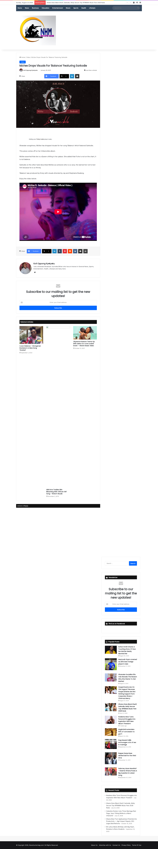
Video (28, 57)
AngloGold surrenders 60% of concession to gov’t (126, 731)
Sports (75, 8)
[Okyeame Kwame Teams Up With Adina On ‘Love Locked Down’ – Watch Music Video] (85, 332)
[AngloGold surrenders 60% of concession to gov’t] (111, 732)
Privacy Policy (126, 845)
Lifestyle (92, 8)
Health (83, 8)
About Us (94, 845)
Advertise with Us (105, 845)
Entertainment (57, 8)
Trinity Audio (40, 139)
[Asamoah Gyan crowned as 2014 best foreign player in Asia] (111, 664)
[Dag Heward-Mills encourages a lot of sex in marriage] (111, 744)
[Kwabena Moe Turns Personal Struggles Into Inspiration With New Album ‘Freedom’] (111, 720)
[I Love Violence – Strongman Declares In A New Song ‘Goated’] (31, 335)
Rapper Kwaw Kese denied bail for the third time (127, 755)
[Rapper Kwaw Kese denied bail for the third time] (111, 758)
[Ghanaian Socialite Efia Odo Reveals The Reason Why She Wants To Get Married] (111, 677)
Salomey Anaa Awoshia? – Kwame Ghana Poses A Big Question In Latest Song (127, 771)
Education (45, 8)
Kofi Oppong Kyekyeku (30, 70)
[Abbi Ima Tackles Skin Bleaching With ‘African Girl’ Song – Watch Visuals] (58, 407)
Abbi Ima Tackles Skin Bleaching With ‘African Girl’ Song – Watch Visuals (56, 492)
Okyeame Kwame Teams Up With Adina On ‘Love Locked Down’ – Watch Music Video (84, 343)
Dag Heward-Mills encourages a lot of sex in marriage (127, 742)
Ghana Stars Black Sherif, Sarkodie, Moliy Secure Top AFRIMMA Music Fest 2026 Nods (120, 805)
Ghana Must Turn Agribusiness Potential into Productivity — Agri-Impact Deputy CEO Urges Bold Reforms (121, 821)
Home (20, 8)
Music (68, 8)
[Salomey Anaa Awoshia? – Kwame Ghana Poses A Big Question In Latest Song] (111, 771)
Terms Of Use (136, 845)
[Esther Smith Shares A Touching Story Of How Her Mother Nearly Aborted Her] (111, 650)
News (27, 8)
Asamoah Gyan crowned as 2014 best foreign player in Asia (127, 661)
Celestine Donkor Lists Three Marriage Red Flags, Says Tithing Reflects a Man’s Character (121, 813)
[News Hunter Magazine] (36, 30)
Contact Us (116, 845)
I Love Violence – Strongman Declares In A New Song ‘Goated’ (30, 348)
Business (35, 8)
